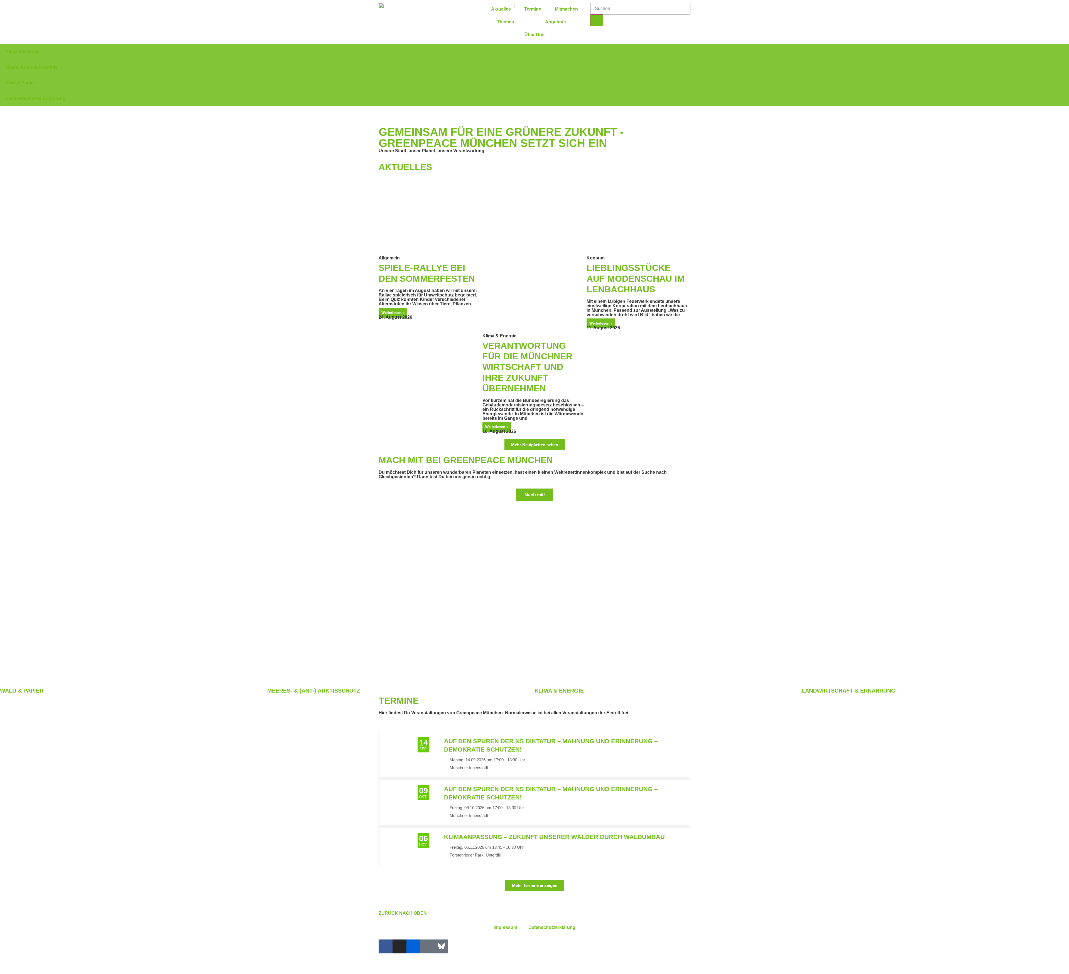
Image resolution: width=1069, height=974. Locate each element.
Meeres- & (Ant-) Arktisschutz (313, 691)
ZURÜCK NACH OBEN (403, 913)
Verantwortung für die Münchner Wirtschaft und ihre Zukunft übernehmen (527, 367)
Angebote (555, 21)
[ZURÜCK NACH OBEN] (386, 903)
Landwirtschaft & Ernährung (849, 691)
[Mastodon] (427, 946)
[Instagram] (399, 946)
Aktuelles (501, 9)
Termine (532, 9)
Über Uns (534, 34)
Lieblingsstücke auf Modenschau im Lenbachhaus (636, 278)
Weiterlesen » (392, 313)
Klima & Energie (559, 691)
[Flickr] (413, 946)
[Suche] (596, 20)
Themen (505, 21)
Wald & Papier (21, 691)
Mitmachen (566, 9)
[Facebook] (386, 946)
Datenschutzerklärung (551, 927)
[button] (534, 108)
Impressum (505, 927)
